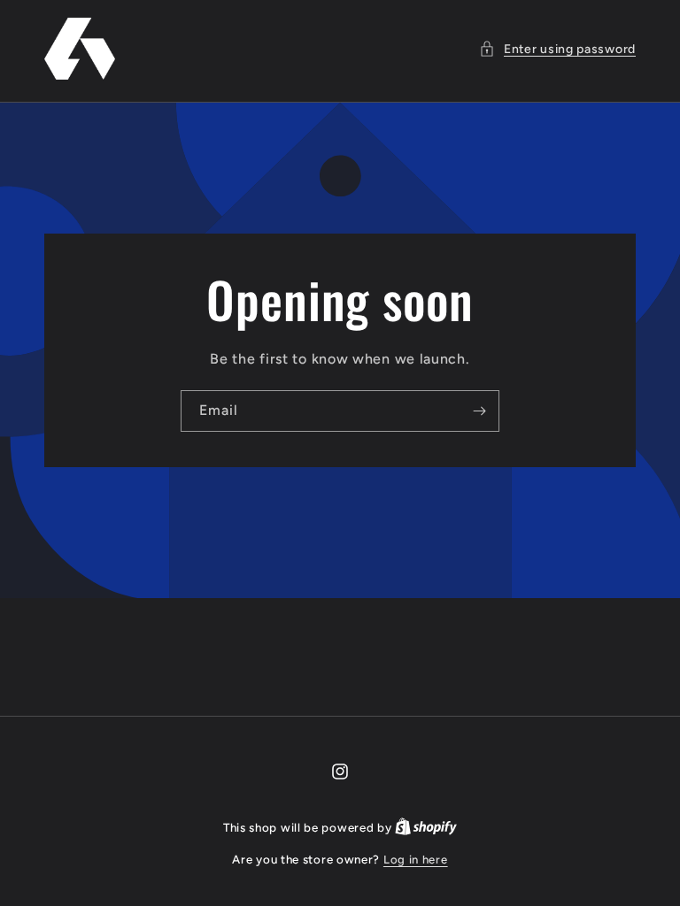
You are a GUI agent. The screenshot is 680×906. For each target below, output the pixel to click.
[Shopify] (426, 827)
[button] (557, 49)
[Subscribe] (479, 411)
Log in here (415, 859)
